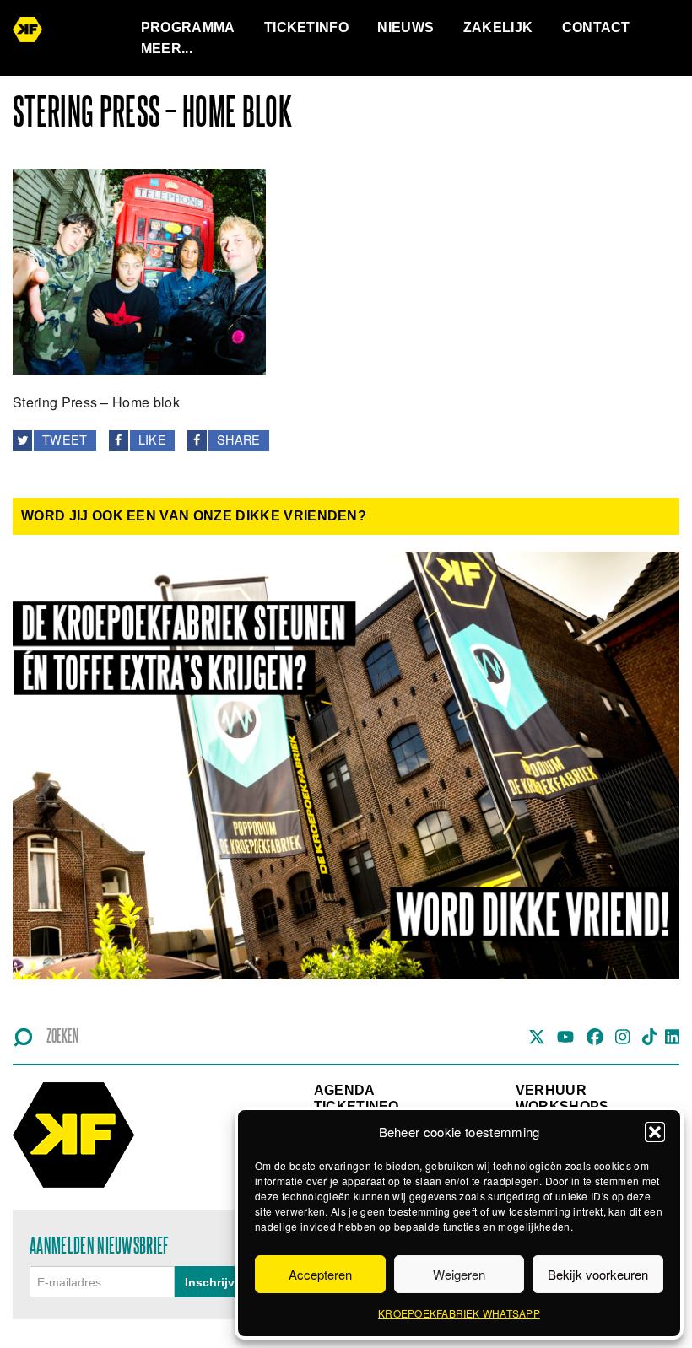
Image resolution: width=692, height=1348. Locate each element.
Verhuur (551, 1090)
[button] (654, 1132)
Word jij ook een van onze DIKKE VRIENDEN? (193, 516)
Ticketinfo (306, 27)
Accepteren (320, 1274)
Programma (188, 27)
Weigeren (459, 1274)
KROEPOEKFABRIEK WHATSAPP (459, 1313)
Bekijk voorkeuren (598, 1274)
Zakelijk (498, 27)
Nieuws (405, 27)
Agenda (345, 1090)
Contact (596, 27)
